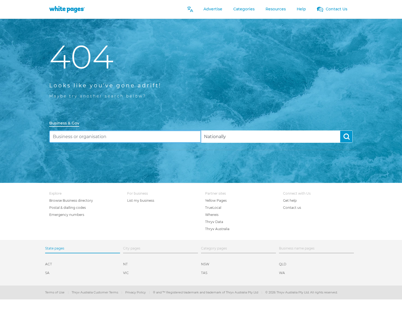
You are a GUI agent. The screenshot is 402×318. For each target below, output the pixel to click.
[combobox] (125, 136)
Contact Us (336, 9)
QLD (282, 264)
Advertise (212, 9)
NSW (205, 264)
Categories (244, 9)
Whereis (212, 215)
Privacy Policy (136, 292)
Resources (276, 9)
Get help (290, 200)
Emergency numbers (66, 215)
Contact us (292, 208)
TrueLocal (213, 208)
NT (125, 264)
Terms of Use (55, 292)
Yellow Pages (216, 200)
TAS (204, 273)
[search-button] (346, 136)
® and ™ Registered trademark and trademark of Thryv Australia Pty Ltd (206, 292)
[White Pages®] (67, 9)
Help (301, 9)
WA (282, 273)
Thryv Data (214, 222)
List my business (140, 200)
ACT (48, 264)
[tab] (66, 123)
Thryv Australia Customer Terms (95, 292)
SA (47, 273)
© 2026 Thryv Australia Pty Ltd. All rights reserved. (301, 292)
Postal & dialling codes (67, 208)
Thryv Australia (217, 229)
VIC (126, 273)
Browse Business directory (71, 200)
